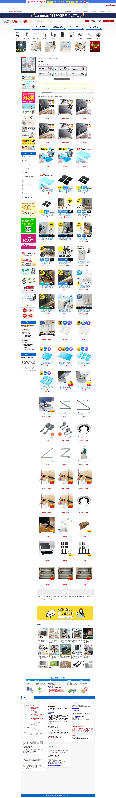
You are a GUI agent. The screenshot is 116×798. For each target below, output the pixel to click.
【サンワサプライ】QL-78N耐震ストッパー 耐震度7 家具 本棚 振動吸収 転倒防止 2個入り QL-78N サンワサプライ (84, 534)
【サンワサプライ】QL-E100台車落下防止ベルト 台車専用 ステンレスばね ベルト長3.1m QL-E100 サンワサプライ (84, 461)
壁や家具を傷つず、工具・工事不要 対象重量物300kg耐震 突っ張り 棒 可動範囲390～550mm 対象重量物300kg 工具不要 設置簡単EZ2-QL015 (84, 310)
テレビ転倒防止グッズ (66, 84)
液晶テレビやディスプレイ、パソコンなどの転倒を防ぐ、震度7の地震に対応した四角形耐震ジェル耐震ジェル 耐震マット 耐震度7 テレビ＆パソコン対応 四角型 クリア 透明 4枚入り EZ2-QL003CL (65, 337)
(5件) (68, 340)
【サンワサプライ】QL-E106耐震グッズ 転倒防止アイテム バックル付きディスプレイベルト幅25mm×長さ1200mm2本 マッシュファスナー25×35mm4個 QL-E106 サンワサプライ (47, 413)
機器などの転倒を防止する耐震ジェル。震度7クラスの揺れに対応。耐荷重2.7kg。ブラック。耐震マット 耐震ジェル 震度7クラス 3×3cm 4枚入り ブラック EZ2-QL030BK (47, 214)
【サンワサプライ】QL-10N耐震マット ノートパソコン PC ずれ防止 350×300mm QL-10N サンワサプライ (47, 558)
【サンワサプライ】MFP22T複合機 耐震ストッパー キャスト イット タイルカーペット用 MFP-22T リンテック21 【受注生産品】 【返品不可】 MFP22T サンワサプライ (84, 509)
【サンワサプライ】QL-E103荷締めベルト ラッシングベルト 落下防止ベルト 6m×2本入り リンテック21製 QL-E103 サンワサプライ (47, 437)
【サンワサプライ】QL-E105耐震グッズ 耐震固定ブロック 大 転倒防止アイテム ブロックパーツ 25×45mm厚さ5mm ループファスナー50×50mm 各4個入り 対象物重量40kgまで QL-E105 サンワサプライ (84, 387)
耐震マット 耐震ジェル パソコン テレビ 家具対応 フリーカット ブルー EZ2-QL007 (65, 363)
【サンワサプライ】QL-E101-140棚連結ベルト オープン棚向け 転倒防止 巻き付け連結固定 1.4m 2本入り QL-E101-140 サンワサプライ (47, 461)
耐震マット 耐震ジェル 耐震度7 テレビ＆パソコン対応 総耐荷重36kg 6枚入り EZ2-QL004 (84, 363)
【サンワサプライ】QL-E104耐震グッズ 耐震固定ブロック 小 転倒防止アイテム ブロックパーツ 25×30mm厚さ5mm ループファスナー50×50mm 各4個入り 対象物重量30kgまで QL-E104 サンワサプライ (65, 387)
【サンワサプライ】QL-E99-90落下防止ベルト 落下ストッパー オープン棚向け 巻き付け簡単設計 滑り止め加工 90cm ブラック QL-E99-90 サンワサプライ (65, 509)
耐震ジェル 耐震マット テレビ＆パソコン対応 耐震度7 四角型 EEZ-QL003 (47, 387)
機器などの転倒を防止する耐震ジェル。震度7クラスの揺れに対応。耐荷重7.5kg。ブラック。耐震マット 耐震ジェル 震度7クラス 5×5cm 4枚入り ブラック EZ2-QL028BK (65, 190)
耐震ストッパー (66, 88)
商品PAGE (45, 58)
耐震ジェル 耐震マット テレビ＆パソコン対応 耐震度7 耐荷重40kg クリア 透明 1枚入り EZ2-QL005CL (84, 337)
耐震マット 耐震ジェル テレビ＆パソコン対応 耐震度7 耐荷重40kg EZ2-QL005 (47, 363)
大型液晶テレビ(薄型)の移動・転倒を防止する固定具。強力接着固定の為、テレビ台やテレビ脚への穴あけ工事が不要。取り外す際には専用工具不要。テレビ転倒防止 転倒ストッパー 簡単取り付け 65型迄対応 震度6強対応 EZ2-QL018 (47, 286)
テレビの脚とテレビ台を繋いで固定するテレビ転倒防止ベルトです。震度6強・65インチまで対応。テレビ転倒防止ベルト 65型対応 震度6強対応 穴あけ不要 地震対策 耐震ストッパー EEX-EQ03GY (65, 115)
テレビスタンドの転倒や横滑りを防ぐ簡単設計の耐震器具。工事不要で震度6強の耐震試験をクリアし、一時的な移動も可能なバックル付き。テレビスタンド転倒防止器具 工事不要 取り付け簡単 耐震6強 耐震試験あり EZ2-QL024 (65, 262)
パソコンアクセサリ (51, 58)
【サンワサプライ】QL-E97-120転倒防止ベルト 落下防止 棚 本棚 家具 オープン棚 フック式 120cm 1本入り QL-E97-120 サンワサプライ (47, 582)
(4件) (49, 391)
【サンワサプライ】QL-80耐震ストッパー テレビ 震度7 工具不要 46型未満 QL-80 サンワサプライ (84, 558)
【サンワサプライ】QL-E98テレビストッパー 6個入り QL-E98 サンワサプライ (47, 534)
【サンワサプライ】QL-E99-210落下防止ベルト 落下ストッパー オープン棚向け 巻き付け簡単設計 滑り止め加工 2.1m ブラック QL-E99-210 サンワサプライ (47, 509)
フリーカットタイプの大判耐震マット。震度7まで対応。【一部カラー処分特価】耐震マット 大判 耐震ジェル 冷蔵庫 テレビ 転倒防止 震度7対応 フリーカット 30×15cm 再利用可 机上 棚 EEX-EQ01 (47, 164)
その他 (47, 88)
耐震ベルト (84, 84)
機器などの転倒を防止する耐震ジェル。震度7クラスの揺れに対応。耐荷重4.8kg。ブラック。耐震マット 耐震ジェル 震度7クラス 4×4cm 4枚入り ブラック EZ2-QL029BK (84, 190)
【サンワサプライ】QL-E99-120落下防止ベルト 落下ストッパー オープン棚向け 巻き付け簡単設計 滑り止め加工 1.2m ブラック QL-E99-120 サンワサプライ (47, 485)
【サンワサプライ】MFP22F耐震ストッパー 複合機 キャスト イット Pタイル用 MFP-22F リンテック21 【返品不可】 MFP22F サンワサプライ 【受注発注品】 (84, 437)
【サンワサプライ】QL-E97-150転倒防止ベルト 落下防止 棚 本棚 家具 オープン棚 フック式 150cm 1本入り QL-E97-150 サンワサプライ (65, 582)
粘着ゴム (84, 88)
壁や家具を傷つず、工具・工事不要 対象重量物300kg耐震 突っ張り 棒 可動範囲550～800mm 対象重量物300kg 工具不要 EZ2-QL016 (47, 337)
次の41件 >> (66, 591)
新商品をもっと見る (90, 625)
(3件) (86, 314)
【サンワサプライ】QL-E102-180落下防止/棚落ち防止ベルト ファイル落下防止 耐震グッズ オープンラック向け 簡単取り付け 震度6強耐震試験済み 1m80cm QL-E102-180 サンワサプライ (84, 413)
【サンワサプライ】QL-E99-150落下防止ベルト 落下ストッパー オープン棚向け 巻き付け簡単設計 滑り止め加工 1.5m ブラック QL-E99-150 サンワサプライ (65, 485)
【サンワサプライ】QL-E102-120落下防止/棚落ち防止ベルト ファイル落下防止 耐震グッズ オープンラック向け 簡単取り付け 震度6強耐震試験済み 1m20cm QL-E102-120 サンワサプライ (65, 413)
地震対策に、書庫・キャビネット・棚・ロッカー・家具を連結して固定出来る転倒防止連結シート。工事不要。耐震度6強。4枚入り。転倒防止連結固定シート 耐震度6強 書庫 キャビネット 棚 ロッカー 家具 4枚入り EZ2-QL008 (65, 310)
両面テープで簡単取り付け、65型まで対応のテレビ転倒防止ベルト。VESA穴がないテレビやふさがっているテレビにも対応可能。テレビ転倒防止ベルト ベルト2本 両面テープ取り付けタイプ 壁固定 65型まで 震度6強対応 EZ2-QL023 (84, 214)
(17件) (86, 167)
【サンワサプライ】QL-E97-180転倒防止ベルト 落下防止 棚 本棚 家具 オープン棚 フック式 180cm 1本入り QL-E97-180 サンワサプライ (84, 582)
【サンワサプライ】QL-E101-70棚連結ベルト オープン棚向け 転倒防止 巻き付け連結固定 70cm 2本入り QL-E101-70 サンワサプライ (65, 461)
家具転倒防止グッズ (47, 84)
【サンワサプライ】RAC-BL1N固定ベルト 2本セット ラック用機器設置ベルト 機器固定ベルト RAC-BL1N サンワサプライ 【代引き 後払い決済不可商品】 (65, 437)
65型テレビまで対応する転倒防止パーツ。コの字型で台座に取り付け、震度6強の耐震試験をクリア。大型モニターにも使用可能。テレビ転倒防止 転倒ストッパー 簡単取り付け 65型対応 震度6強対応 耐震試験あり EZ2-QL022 (47, 262)
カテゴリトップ (39, 58)
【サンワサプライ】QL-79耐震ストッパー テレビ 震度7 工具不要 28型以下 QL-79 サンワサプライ (65, 558)
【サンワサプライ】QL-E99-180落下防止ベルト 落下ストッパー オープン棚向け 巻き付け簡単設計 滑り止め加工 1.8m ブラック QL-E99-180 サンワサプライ (84, 485)
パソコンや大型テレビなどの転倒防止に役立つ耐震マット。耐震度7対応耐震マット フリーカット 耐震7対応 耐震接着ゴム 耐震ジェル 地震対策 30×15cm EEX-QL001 (84, 164)
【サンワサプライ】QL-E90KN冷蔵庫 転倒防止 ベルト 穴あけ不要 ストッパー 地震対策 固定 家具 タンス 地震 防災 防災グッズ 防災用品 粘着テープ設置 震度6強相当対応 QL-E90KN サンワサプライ (65, 534)
